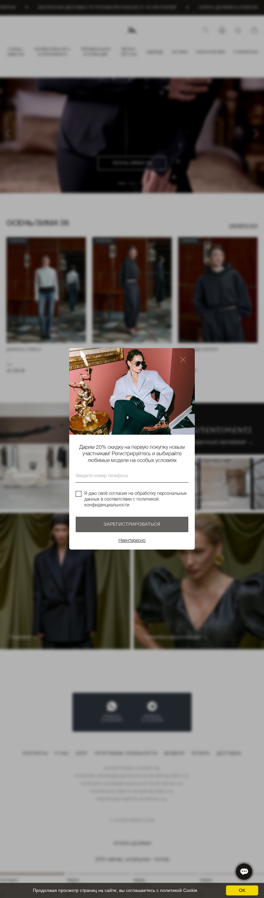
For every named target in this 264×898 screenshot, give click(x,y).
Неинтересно (132, 541)
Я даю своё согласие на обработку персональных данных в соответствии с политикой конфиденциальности (135, 499)
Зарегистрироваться (132, 525)
